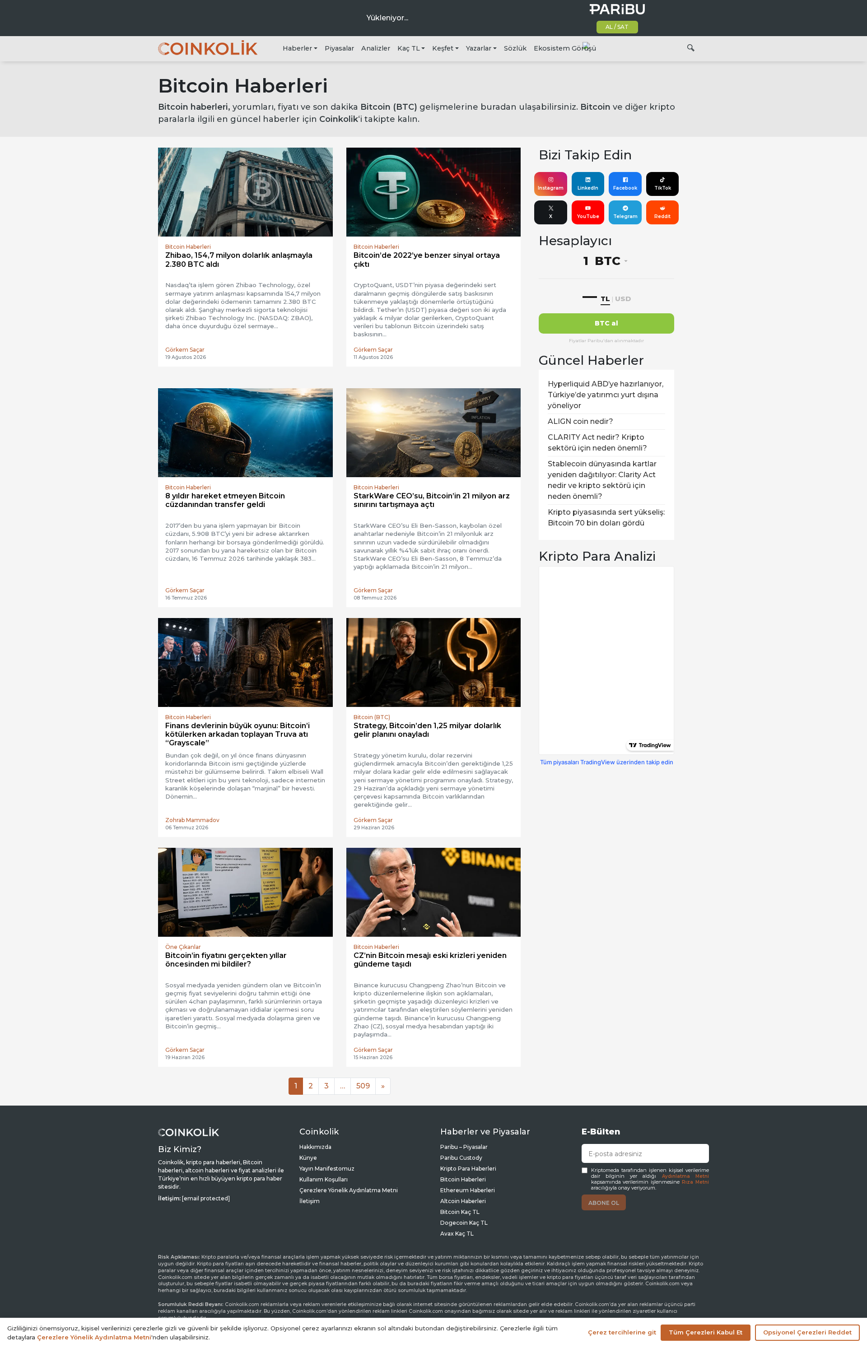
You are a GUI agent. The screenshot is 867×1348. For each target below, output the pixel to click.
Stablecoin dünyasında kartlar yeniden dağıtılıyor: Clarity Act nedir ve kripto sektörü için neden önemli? (602, 480)
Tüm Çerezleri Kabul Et (705, 1332)
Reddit (662, 216)
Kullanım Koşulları (323, 1179)
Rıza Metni (695, 1182)
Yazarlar (478, 48)
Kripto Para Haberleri (468, 1168)
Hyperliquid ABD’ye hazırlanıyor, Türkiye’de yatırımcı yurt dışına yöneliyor (605, 395)
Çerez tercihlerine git (622, 1332)
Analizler (375, 48)
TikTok (662, 188)
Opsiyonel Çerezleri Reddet (807, 1332)
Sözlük (515, 48)
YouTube (588, 216)
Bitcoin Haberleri (463, 1179)
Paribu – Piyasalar (464, 1146)
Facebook (625, 188)
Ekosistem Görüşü (565, 48)
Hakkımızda (315, 1146)
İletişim (309, 1201)
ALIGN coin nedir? (580, 421)
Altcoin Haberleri (463, 1201)
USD (623, 298)
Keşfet (442, 48)
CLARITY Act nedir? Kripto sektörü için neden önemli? (597, 442)
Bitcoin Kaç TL (460, 1212)
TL (605, 298)
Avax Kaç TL (457, 1233)
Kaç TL (408, 48)
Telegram (625, 216)
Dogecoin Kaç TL (464, 1222)
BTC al (606, 323)
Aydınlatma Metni (685, 1176)
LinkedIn (588, 188)
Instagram (551, 188)
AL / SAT (617, 26)
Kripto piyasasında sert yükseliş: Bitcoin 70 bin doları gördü (606, 517)
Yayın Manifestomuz (326, 1168)
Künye (308, 1157)
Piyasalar (339, 48)
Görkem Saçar (185, 349)
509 (363, 1086)
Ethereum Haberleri (467, 1190)
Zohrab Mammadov (192, 820)
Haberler (297, 48)
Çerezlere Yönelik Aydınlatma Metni (348, 1190)
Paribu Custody (461, 1157)
